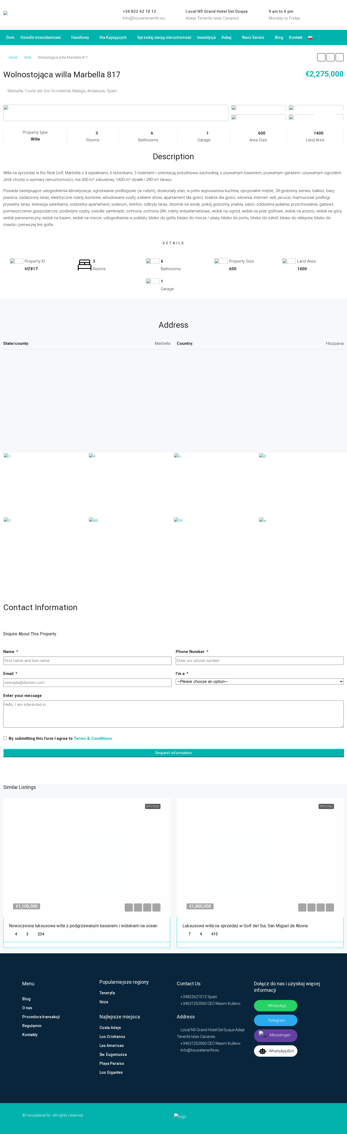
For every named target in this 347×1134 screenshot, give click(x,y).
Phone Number (190, 651)
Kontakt (295, 37)
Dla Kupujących (113, 37)
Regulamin (31, 1026)
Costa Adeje (110, 1027)
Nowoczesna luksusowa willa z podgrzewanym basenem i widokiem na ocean (83, 925)
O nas (27, 1008)
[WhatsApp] (341, 15)
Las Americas (111, 1045)
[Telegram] (334, 15)
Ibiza (103, 1002)
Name (8, 651)
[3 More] (316, 117)
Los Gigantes (111, 1072)
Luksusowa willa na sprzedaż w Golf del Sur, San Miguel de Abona (245, 925)
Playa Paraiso (111, 1063)
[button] (321, 57)
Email (8, 673)
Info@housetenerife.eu (144, 18)
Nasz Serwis (253, 37)
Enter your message (22, 695)
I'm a (180, 673)
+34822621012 (193, 997)
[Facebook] (310, 15)
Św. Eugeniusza (113, 1054)
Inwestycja (206, 37)
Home (13, 57)
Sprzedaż (152, 806)
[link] (87, 857)
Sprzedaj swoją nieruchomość (164, 37)
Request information (173, 752)
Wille (27, 57)
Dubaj (226, 37)
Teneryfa (107, 993)
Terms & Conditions (93, 738)
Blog (279, 37)
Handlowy (80, 37)
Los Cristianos (112, 1036)
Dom (10, 37)
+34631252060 (193, 1003)
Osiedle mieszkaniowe (40, 37)
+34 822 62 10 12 (139, 11)
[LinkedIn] (318, 15)
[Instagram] (326, 15)
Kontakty (29, 1035)
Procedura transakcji (41, 1017)
